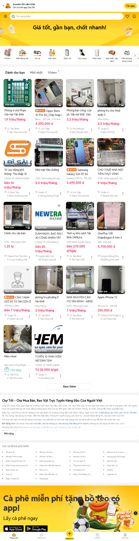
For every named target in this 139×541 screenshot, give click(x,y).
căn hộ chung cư (49, 423)
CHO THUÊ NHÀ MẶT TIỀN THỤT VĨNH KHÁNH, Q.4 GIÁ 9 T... (111, 172)
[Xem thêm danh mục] (135, 55)
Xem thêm (69, 386)
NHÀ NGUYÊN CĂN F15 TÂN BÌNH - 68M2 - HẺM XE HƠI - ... (80, 300)
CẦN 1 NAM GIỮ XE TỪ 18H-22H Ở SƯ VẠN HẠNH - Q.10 (17, 299)
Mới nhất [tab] (36, 73)
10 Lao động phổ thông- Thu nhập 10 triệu (15, 172)
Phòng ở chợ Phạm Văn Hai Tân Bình (15, 112)
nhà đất (37, 423)
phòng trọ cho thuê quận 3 (109, 112)
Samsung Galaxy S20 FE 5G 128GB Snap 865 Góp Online (79, 172)
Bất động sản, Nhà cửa (111, 412)
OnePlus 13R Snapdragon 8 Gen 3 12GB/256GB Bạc (110, 236)
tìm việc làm (43, 415)
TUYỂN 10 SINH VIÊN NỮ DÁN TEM (48, 358)
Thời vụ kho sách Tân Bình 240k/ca (79, 235)
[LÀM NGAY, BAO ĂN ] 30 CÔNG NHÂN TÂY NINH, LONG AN (48, 236)
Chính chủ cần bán (14, 233)
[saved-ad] (127, 16)
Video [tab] (52, 73)
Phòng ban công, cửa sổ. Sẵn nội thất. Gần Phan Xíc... (79, 113)
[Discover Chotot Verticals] (5, 16)
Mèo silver (10, 356)
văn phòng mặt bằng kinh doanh (73, 423)
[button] (3, 6)
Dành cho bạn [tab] (15, 73)
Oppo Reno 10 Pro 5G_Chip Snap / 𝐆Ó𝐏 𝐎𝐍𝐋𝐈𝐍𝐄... (48, 113)
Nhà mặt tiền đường (47, 170)
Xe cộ (125, 412)
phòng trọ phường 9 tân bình (47, 299)
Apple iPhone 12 (107, 297)
